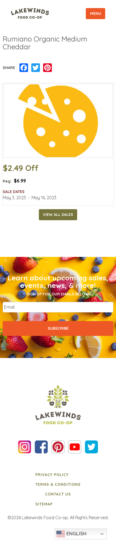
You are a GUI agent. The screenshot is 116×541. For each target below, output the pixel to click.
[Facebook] (23, 68)
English (76, 533)
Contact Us (58, 494)
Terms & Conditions (58, 484)
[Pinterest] (47, 68)
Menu (95, 13)
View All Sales (58, 214)
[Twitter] (35, 68)
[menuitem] (58, 474)
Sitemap (44, 504)
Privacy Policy (52, 474)
